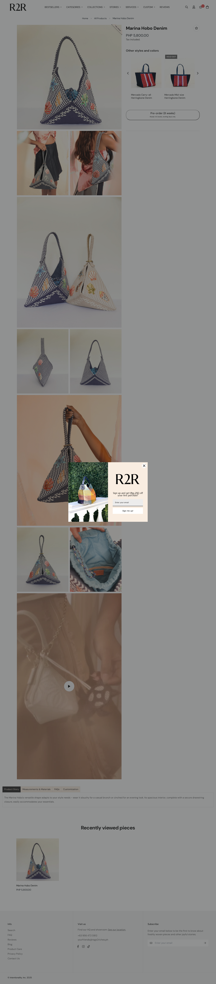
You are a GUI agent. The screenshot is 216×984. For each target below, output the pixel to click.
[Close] (144, 465)
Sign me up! (127, 511)
